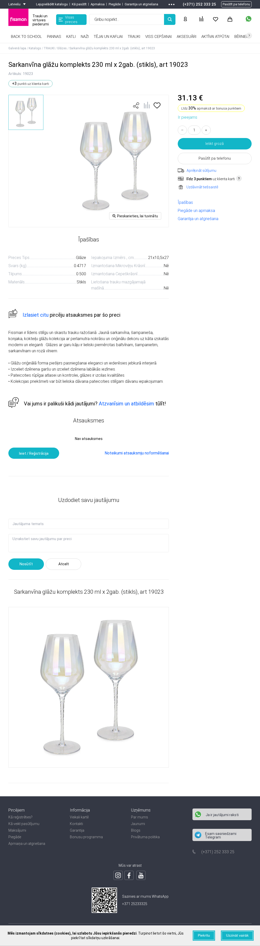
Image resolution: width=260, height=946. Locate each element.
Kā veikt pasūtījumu (23, 824)
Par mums (139, 817)
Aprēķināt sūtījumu (201, 171)
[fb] (129, 875)
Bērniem (241, 36)
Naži (85, 36)
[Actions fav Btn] (215, 19)
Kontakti (76, 824)
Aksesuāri (186, 36)
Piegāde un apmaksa (196, 210)
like (136, 105)
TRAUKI (134, 36)
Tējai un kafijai (108, 36)
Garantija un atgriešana (141, 4)
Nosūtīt (26, 564)
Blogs (135, 830)
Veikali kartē (79, 817)
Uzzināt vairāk (237, 935)
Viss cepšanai (158, 36)
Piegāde (115, 4)
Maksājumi (17, 830)
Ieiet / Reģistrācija (33, 453)
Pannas (54, 36)
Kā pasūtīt (79, 4)
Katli (71, 36)
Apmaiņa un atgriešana (26, 844)
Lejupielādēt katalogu (52, 4)
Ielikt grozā (214, 143)
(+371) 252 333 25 (199, 4)
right (249, 35)
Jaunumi (138, 824)
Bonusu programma (86, 837)
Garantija (77, 830)
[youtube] (140, 875)
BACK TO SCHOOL (26, 36)
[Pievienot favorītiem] (157, 107)
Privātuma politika (145, 837)
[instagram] (118, 875)
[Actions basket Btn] (230, 19)
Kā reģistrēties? (20, 817)
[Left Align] (169, 19)
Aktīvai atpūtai (215, 36)
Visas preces (71, 19)
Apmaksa (98, 4)
